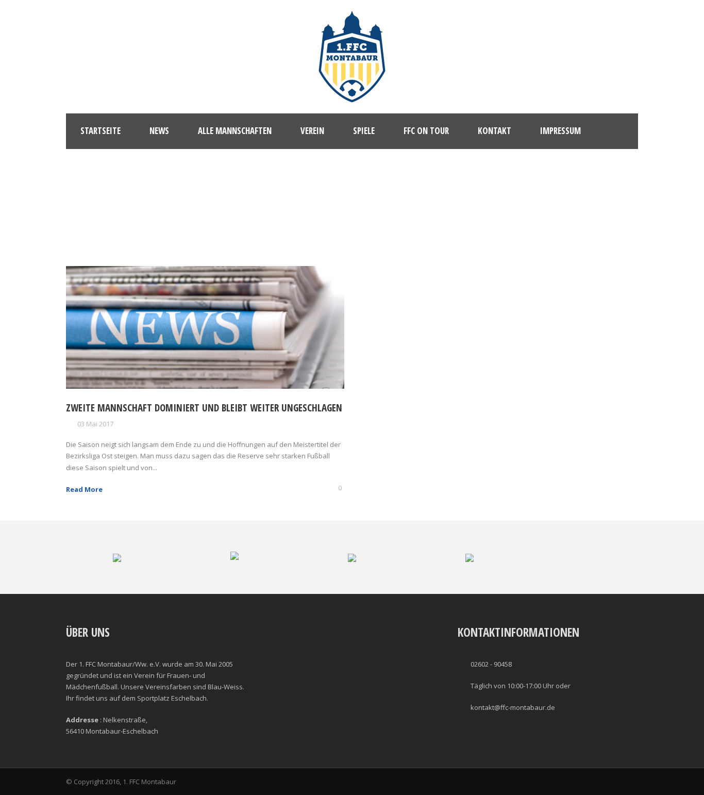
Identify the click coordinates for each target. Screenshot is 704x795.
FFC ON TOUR (426, 131)
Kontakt (494, 131)
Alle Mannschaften (235, 131)
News (159, 131)
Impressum (560, 131)
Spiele (364, 131)
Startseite (100, 131)
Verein (312, 131)
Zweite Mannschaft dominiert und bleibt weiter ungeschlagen (204, 408)
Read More (84, 489)
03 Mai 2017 (95, 423)
